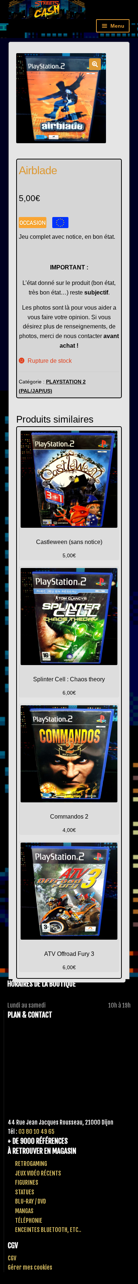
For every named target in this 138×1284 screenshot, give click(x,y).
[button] (95, 64)
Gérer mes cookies (30, 1267)
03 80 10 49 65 (36, 1131)
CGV (12, 1258)
